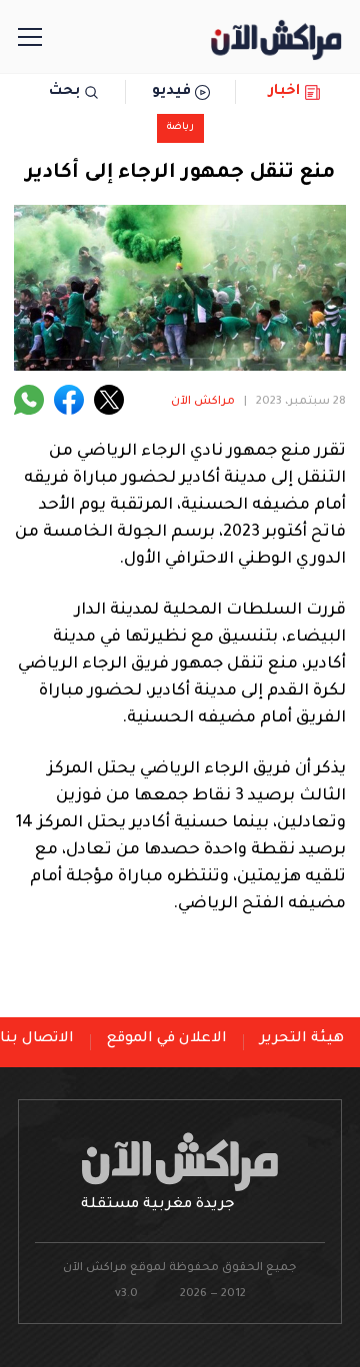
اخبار (284, 92)
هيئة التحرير (302, 1039)
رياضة (180, 127)
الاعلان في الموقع (167, 1039)
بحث (64, 92)
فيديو (171, 92)
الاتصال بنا (37, 1039)
